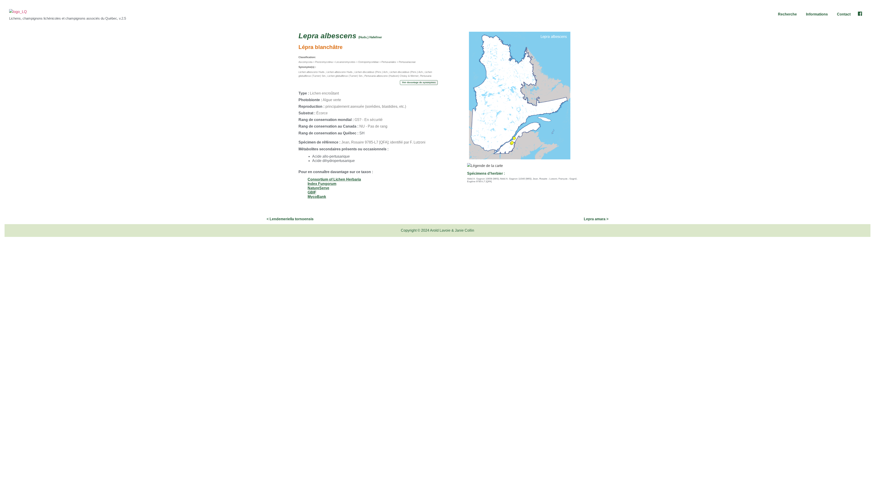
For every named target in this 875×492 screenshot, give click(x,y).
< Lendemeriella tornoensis (290, 219)
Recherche (787, 14)
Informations (817, 14)
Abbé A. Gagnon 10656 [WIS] (483, 178)
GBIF (312, 192)
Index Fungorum (322, 184)
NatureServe (318, 188)
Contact (844, 14)
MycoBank (317, 197)
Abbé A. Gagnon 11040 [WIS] (515, 178)
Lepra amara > (596, 219)
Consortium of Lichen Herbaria (334, 179)
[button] (789, 14)
